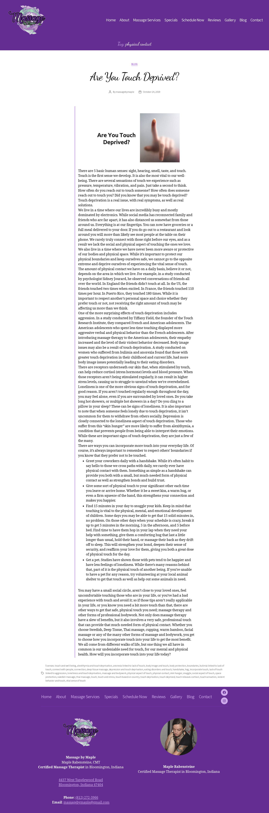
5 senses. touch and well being (60, 665)
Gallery (230, 19)
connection (80, 669)
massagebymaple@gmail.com (86, 802)
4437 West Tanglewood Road (81, 780)
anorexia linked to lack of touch (129, 665)
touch (94, 677)
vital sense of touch (76, 680)
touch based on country (127, 677)
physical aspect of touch (139, 673)
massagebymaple (125, 91)
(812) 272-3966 (87, 798)
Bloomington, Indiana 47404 (81, 785)
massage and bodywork (114, 673)
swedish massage (66, 677)
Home (111, 19)
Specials (170, 19)
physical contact (161, 673)
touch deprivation (149, 677)
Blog (243, 19)
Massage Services (146, 19)
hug (187, 669)
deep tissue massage (97, 669)
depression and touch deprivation (126, 669)
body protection (178, 665)
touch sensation (208, 677)
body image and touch (157, 665)
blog (134, 64)
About (124, 19)
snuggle (187, 673)
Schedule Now (193, 19)
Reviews (214, 19)
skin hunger (176, 673)
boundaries (192, 665)
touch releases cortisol (187, 677)
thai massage (83, 677)
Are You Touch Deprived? (134, 76)
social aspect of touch (203, 673)
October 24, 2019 (151, 91)
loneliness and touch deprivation (84, 673)
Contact (256, 19)
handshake (178, 669)
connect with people (62, 669)
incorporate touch (199, 669)
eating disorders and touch (158, 669)
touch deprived (167, 677)
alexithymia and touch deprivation (94, 665)
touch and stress (106, 677)
